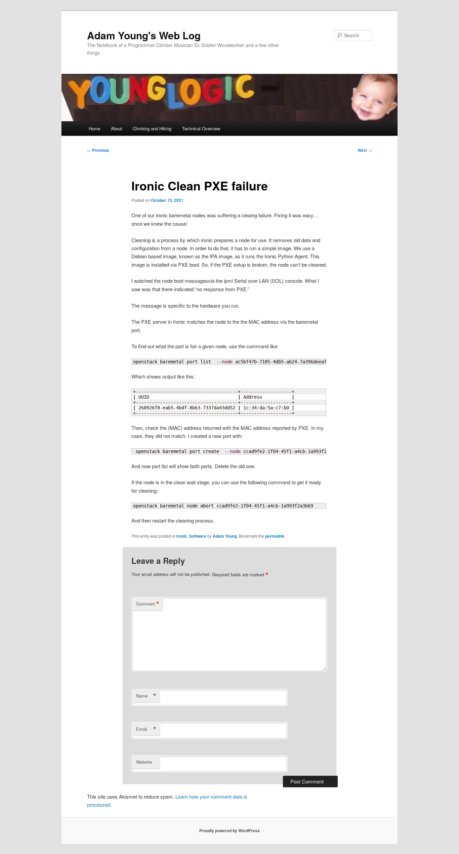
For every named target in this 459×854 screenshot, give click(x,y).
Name (146, 695)
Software (197, 536)
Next (365, 150)
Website (144, 762)
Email (146, 729)
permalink (274, 536)
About (116, 128)
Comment (147, 603)
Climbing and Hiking (152, 128)
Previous (98, 150)
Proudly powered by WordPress (229, 830)
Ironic (181, 536)
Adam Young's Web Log (144, 35)
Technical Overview (201, 128)
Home (94, 128)
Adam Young (225, 536)
